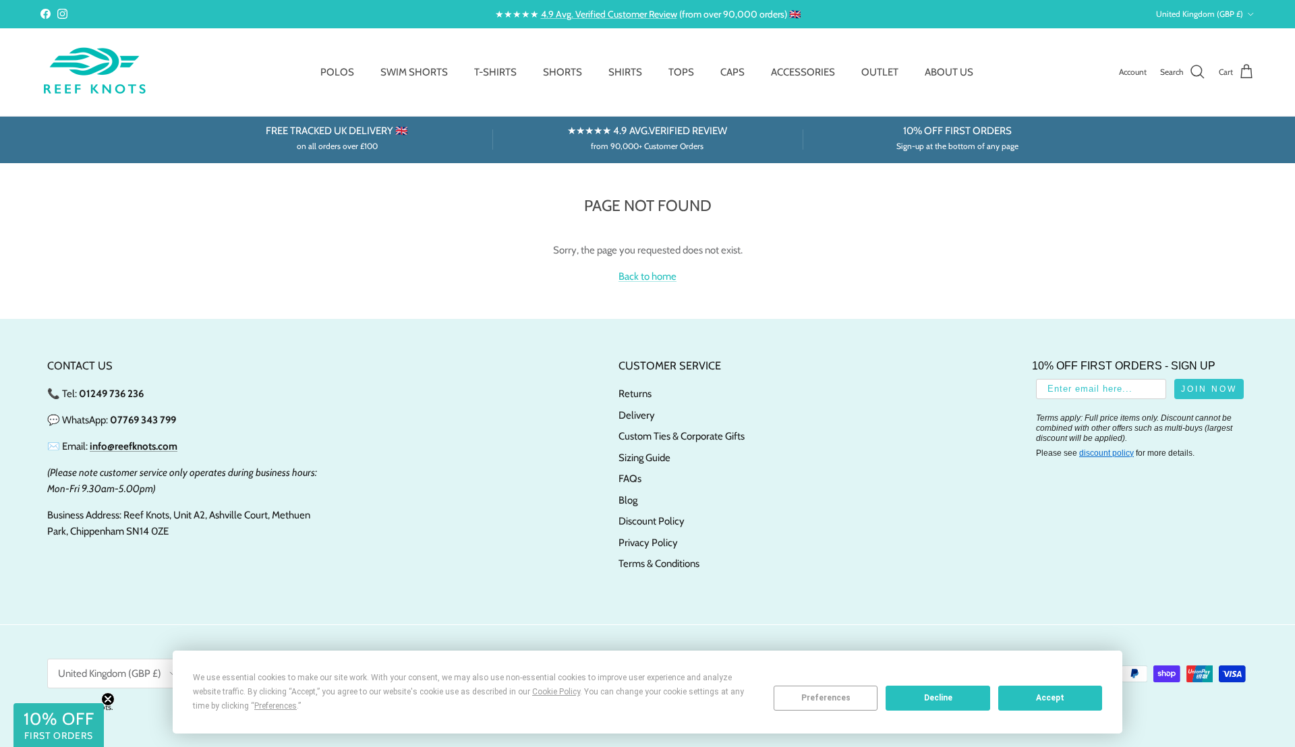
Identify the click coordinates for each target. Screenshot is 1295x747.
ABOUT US (949, 72)
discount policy (1106, 453)
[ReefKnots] (94, 72)
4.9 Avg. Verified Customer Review (609, 14)
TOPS (681, 72)
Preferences (826, 698)
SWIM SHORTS (414, 72)
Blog (627, 500)
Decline (938, 698)
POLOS (337, 72)
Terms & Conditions (658, 564)
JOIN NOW (1209, 389)
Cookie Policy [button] (556, 691)
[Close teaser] (108, 699)
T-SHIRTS (495, 72)
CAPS (732, 72)
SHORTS (562, 72)
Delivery (636, 415)
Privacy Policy (648, 543)
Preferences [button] (275, 706)
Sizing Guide (644, 458)
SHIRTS (625, 72)
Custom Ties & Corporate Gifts (681, 436)
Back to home (647, 276)
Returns (635, 394)
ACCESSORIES (803, 72)
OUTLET (879, 72)
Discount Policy (651, 521)
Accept (1050, 698)
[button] (58, 725)
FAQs (629, 479)
